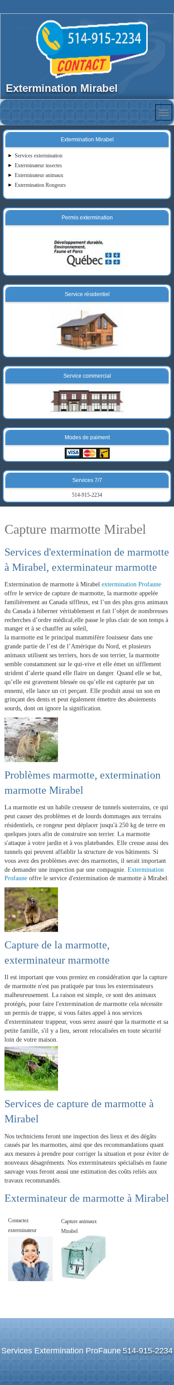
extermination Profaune (131, 584)
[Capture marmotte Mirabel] (31, 738)
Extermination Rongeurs (40, 185)
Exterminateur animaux (39, 175)
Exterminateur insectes (38, 165)
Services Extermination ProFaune (61, 1350)
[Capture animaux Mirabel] (83, 1257)
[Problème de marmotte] (31, 908)
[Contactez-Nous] (30, 1258)
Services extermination (38, 156)
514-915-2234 (87, 495)
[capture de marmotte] (31, 1068)
